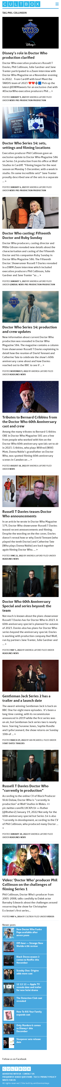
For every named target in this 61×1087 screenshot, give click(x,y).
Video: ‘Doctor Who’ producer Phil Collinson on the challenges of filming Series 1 (29, 884)
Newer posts (9, 924)
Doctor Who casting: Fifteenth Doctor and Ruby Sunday (26, 235)
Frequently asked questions (17, 1076)
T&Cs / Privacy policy (44, 1076)
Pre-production (24, 100)
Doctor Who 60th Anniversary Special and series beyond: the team (26, 606)
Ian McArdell (36, 740)
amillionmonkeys (41, 1083)
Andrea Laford (38, 97)
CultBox (29, 916)
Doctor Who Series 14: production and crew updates (29, 329)
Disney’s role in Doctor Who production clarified (24, 55)
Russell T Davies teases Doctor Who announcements (27, 513)
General (13, 284)
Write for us (9, 1080)
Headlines (14, 374)
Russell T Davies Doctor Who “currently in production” (25, 788)
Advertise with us (11, 1073)
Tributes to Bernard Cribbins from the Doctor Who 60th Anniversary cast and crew (29, 421)
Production (39, 100)
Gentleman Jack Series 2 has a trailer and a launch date (26, 698)
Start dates (8, 743)
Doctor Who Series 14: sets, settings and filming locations (26, 145)
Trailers (20, 743)
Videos (50, 916)
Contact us (28, 1073)
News (12, 100)
